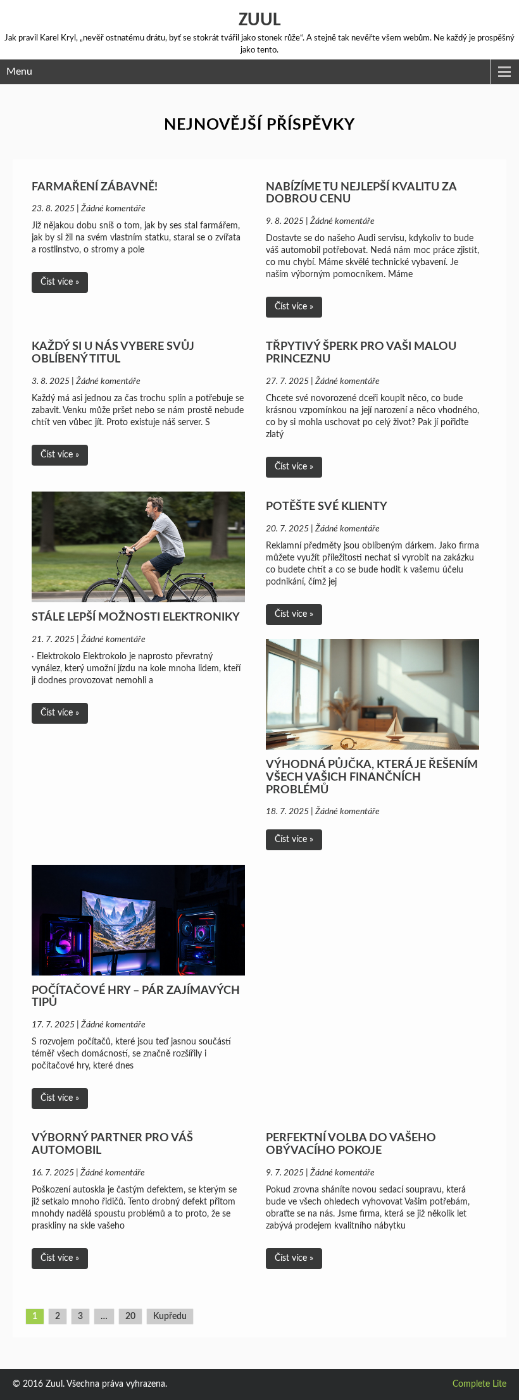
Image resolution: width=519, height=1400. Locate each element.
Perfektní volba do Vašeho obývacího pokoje (351, 1144)
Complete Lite (479, 1384)
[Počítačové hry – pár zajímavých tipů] (138, 920)
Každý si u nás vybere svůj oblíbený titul (113, 353)
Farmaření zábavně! (95, 187)
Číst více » (60, 282)
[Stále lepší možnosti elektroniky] (138, 547)
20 (130, 1316)
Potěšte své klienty (326, 506)
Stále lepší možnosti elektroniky (136, 617)
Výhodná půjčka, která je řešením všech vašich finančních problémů (372, 777)
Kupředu (170, 1316)
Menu (19, 71)
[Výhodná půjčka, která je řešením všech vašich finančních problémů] (372, 694)
